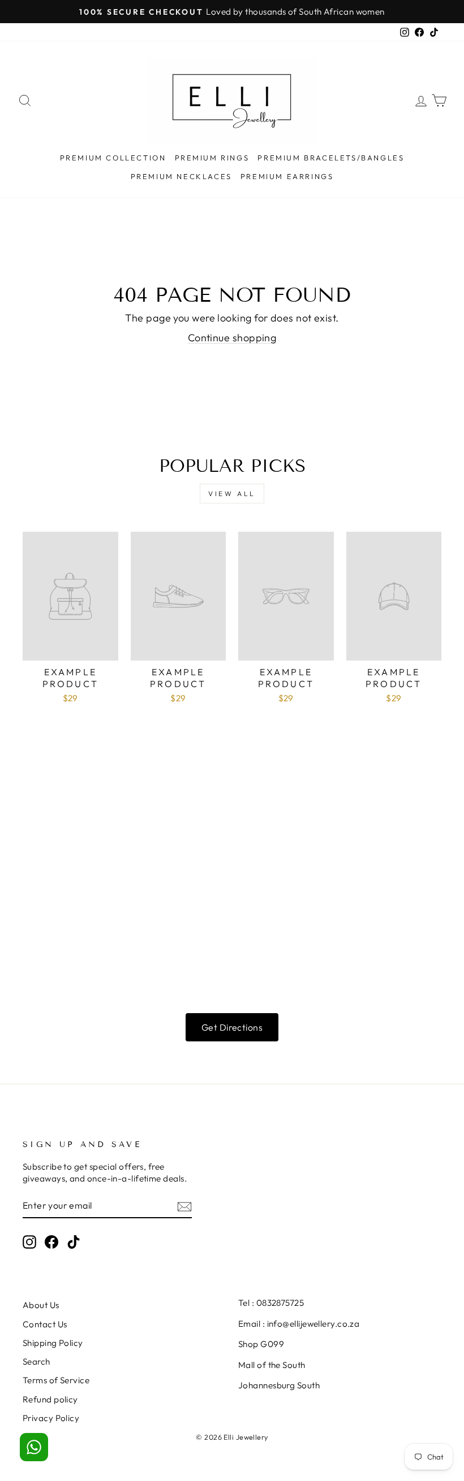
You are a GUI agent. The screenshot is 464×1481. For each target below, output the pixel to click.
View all (232, 493)
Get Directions (232, 1027)
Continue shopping (232, 337)
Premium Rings (212, 157)
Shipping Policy (53, 1342)
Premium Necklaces (181, 176)
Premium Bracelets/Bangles (330, 157)
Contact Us (45, 1324)
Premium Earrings (287, 176)
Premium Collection (113, 157)
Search (36, 1361)
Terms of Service (56, 1380)
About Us (41, 1305)
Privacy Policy (51, 1418)
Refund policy (50, 1399)
